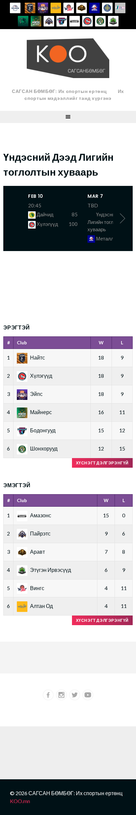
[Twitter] (75, 695)
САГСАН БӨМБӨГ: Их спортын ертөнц (59, 91)
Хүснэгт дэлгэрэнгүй (102, 462)
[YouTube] (88, 695)
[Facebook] (48, 695)
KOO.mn (20, 801)
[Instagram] (61, 695)
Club (22, 342)
